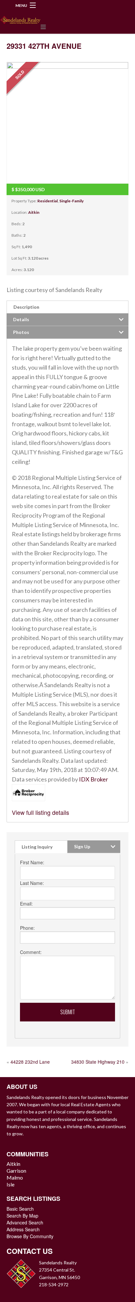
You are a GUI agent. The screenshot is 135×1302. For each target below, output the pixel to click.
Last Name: (32, 883)
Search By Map (22, 1215)
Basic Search (20, 1208)
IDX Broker (93, 779)
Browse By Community (30, 1236)
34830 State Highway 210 (98, 1061)
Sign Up (82, 846)
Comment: (31, 952)
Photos (21, 332)
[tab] (67, 307)
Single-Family (71, 200)
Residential (47, 200)
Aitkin (33, 212)
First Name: (32, 862)
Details (21, 319)
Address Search (23, 1229)
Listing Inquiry (37, 847)
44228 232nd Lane (30, 1061)
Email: (26, 903)
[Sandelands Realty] (20, 18)
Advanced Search (25, 1222)
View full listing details (40, 812)
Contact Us (30, 1251)
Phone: (27, 928)
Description (26, 307)
